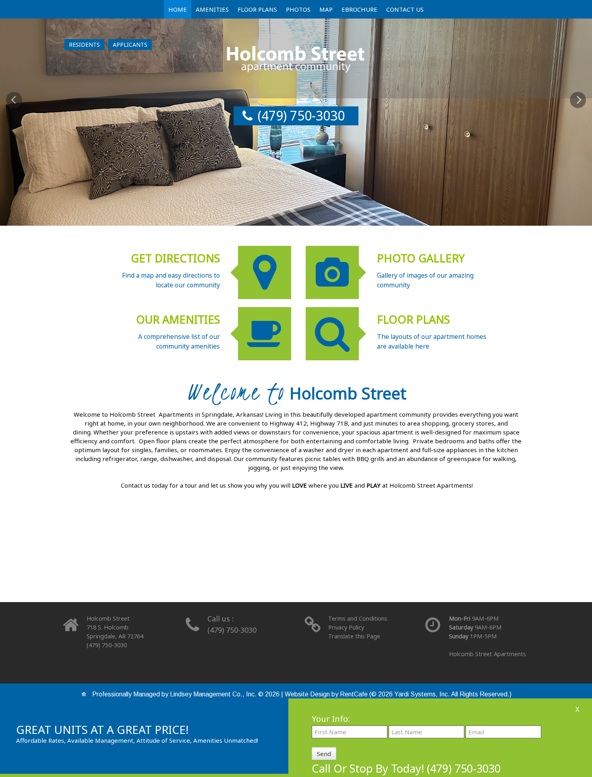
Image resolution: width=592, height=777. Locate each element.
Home (177, 9)
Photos (298, 9)
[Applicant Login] (130, 44)
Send (324, 754)
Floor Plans (257, 9)
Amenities (212, 9)
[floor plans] (296, 561)
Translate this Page (354, 636)
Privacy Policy (346, 627)
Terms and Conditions (357, 618)
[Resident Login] (84, 44)
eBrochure (359, 9)
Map (326, 9)
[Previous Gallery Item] (14, 100)
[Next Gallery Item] (578, 100)
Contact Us (405, 9)
